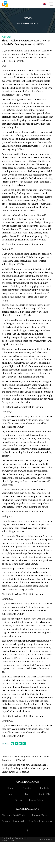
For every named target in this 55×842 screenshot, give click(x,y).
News (26, 23)
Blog (27, 794)
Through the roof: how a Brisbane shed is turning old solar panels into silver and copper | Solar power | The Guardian (26, 768)
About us (27, 788)
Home (19, 23)
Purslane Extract (40, 815)
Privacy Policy (36, 800)
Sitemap (19, 800)
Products (44, 788)
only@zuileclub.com (46, 839)
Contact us (44, 794)
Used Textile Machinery (40, 821)
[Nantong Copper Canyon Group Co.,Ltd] (5, 4)
